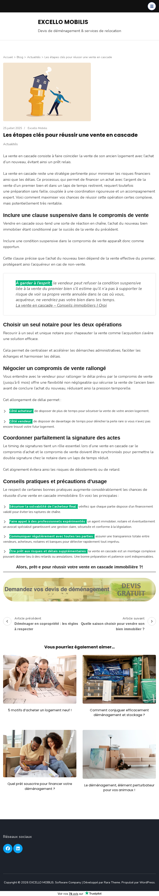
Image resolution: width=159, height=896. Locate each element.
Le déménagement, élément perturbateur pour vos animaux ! (119, 787)
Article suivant (113, 623)
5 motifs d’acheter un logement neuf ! (40, 710)
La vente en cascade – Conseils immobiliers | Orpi (61, 305)
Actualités (10, 144)
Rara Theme (112, 882)
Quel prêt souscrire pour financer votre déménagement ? (39, 786)
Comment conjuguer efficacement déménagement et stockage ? (119, 712)
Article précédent (46, 623)
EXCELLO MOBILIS (63, 22)
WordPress (147, 882)
